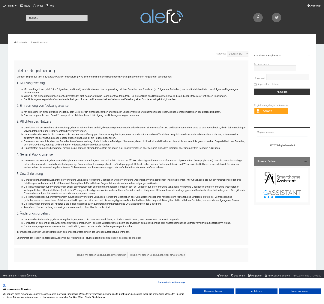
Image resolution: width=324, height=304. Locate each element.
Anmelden (259, 55)
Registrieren (274, 55)
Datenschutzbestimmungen (172, 282)
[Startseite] (162, 17)
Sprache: (221, 53)
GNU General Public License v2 (111, 160)
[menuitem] (25, 5)
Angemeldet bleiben (267, 84)
